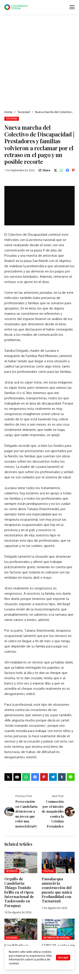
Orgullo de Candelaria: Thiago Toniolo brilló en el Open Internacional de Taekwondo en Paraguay (19, 892)
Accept (63, 957)
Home (8, 112)
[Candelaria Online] (16, 7)
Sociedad (24, 112)
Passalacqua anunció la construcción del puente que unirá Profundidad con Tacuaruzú (57, 889)
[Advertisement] (39, 62)
